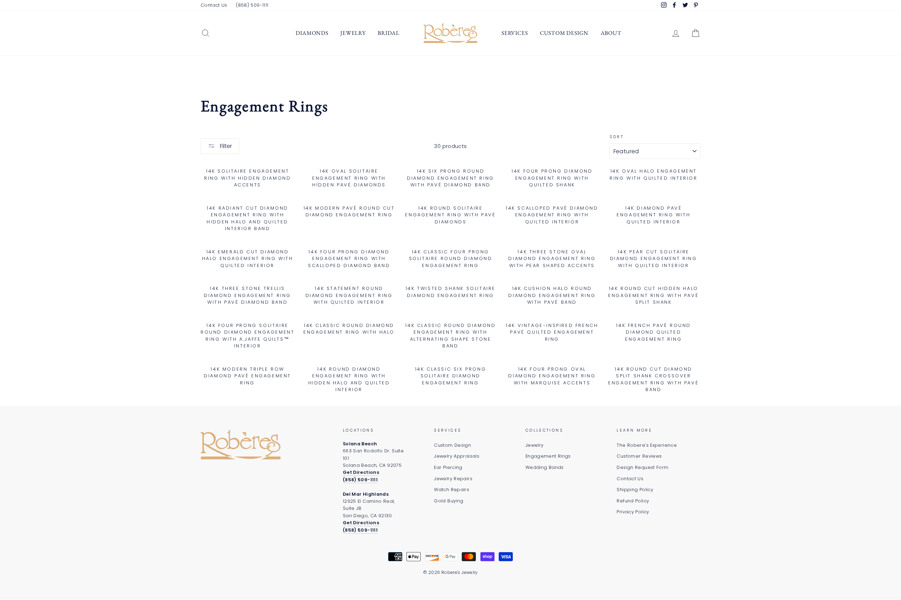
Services (515, 33)
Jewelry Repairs (453, 479)
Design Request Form (642, 467)
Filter (225, 146)
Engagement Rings (548, 456)
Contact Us (214, 5)
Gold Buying (448, 501)
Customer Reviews (639, 456)
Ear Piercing (448, 467)
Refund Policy (633, 501)
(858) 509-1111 (252, 5)
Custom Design (564, 33)
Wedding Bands (544, 467)
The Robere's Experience (647, 445)
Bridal (388, 33)
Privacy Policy (633, 512)
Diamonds (312, 33)
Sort (617, 137)
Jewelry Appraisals (456, 456)
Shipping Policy (635, 490)
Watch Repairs (451, 490)
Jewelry (353, 33)
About (611, 33)
